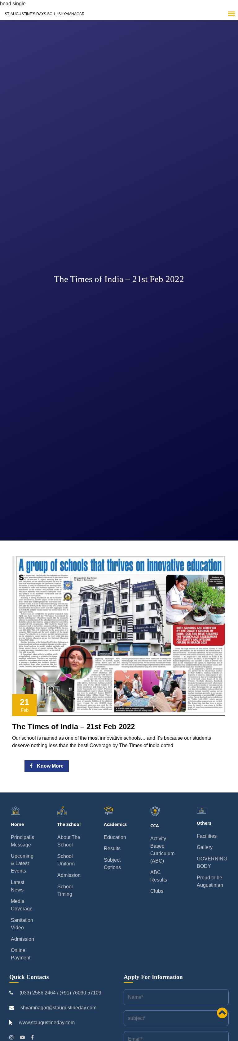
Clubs (156, 891)
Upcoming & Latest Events (22, 863)
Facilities (207, 836)
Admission (22, 939)
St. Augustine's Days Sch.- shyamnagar (45, 14)
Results (112, 848)
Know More (50, 766)
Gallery (205, 847)
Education (115, 837)
